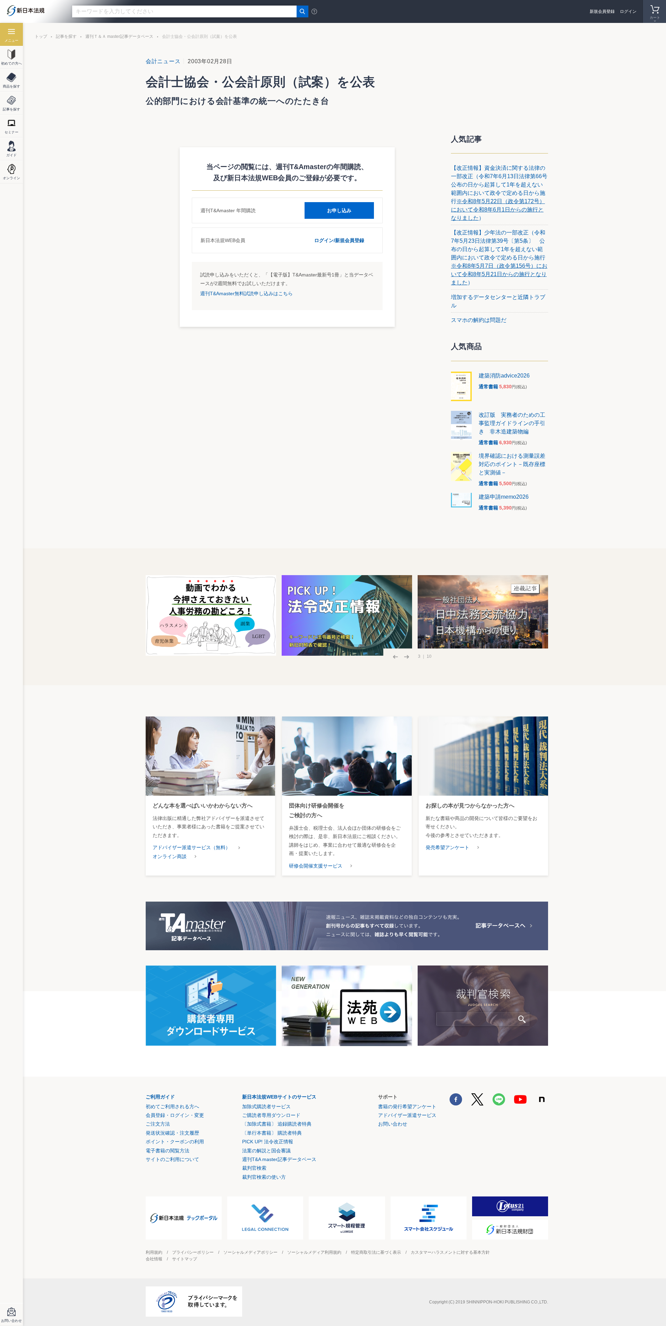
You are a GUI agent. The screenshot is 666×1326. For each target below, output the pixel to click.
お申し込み (339, 210)
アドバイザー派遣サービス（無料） (191, 847)
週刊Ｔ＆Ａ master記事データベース (119, 36)
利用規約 (154, 1252)
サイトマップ (184, 1259)
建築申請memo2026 (504, 497)
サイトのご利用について (172, 1159)
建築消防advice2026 (504, 376)
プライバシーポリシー (193, 1252)
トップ (41, 36)
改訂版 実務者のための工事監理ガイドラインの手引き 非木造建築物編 (512, 423)
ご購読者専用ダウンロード (271, 1115)
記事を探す (66, 36)
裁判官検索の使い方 (264, 1177)
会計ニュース (163, 61)
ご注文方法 (158, 1124)
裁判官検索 (254, 1168)
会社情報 (154, 1259)
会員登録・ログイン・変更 (175, 1115)
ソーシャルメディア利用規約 (314, 1252)
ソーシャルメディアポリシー (250, 1252)
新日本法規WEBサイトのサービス (279, 1097)
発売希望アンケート (447, 847)
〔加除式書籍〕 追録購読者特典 (276, 1124)
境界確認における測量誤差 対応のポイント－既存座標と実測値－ (515, 464)
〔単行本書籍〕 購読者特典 (272, 1133)
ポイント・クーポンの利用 (175, 1141)
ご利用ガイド (160, 1097)
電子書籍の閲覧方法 (167, 1150)
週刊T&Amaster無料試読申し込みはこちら (246, 293)
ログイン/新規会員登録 (339, 240)
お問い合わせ (392, 1124)
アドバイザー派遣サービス (407, 1115)
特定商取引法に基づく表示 (376, 1252)
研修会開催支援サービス (315, 866)
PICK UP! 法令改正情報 (267, 1141)
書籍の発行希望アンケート (407, 1106)
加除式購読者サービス (266, 1106)
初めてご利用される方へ (172, 1106)
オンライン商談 (170, 856)
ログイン (628, 11)
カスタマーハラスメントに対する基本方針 (450, 1252)
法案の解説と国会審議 (266, 1150)
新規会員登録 (602, 11)
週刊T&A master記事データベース (279, 1159)
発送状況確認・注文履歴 (172, 1133)
